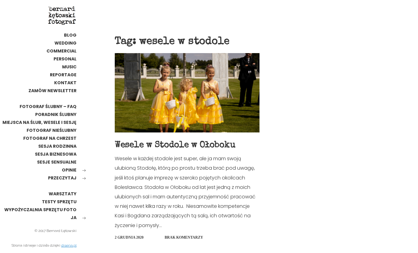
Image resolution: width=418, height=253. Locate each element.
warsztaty (63, 194)
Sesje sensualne (57, 162)
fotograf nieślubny (52, 130)
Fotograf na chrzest (50, 138)
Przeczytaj (62, 178)
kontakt (65, 83)
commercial (62, 51)
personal (65, 59)
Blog (70, 35)
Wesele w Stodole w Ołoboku (175, 145)
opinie (69, 170)
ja (74, 218)
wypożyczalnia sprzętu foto (40, 210)
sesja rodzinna (57, 146)
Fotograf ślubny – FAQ (48, 106)
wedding (65, 43)
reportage (63, 75)
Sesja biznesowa (56, 154)
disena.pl (69, 245)
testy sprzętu (59, 202)
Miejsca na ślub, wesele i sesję (39, 122)
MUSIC (69, 67)
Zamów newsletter (52, 91)
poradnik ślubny (56, 114)
